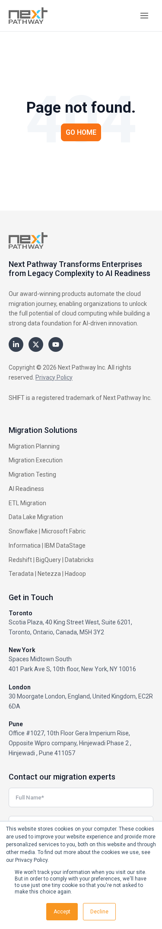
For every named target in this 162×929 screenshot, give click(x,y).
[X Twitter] (36, 344)
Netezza (49, 573)
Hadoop (75, 573)
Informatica (25, 545)
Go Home (81, 132)
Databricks (79, 559)
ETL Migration (27, 503)
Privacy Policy (54, 377)
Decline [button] (99, 912)
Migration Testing (32, 474)
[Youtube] (55, 344)
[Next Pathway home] (28, 15)
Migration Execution (36, 460)
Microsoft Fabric (63, 531)
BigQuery (48, 559)
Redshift (20, 559)
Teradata (21, 573)
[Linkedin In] (16, 344)
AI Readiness (26, 488)
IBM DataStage (65, 545)
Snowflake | (24, 531)
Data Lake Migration (36, 516)
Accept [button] (62, 912)
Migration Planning (34, 446)
